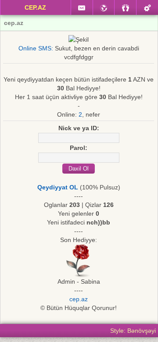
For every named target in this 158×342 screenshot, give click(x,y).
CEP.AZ (35, 7)
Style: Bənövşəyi (133, 330)
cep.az (78, 299)
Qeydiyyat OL (57, 187)
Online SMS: (35, 48)
